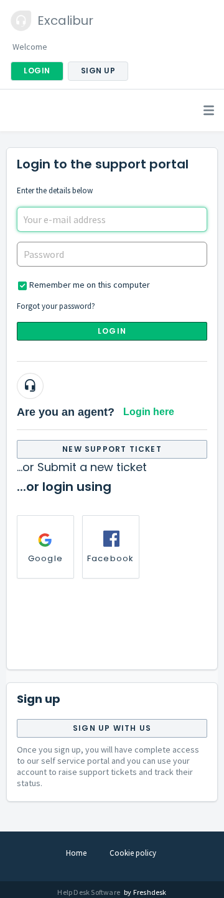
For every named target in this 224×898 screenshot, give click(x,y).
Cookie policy (133, 853)
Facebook (110, 558)
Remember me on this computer (89, 284)
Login (112, 331)
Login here (148, 411)
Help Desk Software (89, 892)
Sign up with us (112, 728)
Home (76, 853)
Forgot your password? (56, 306)
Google (45, 558)
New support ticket (112, 449)
